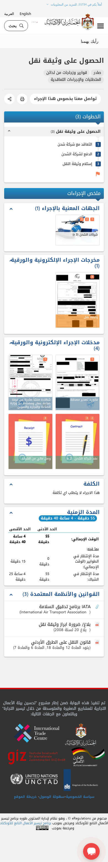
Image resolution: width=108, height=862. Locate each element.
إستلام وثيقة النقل (77, 164)
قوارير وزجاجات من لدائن (66, 72)
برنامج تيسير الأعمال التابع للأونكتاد (25, 823)
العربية (9, 13)
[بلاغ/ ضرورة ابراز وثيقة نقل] (97, 625)
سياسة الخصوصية (80, 797)
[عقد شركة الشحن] (77, 441)
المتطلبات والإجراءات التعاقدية (76, 79)
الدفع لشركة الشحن (76, 154)
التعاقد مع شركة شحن (75, 144)
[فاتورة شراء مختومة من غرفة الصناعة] (77, 382)
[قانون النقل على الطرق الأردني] (97, 642)
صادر (97, 72)
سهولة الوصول (52, 797)
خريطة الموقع (25, 797)
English (25, 13)
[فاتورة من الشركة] (30, 441)
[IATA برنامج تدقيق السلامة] (97, 607)
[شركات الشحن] (77, 230)
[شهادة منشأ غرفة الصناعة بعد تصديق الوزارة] (30, 382)
